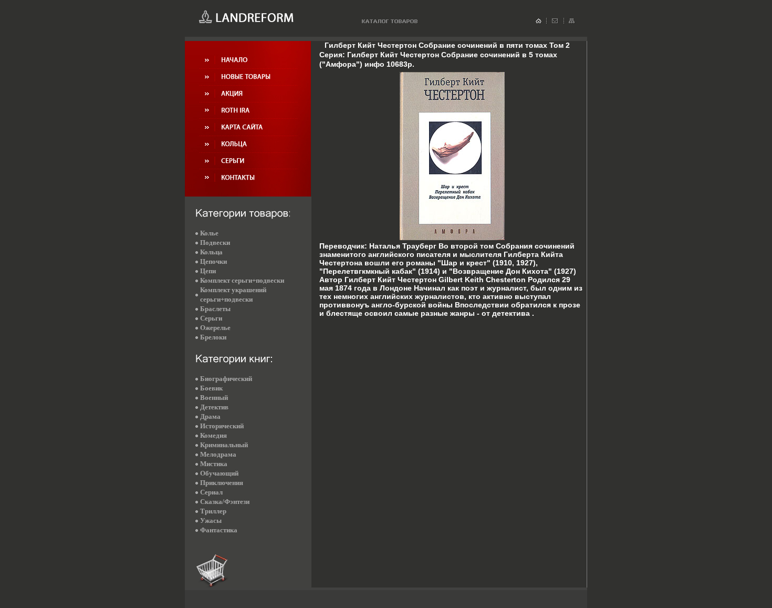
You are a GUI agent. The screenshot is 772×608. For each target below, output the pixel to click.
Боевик (211, 388)
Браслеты (215, 309)
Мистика (213, 464)
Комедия (213, 435)
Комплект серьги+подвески (242, 280)
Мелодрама (218, 454)
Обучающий (219, 473)
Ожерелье (215, 328)
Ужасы (211, 520)
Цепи (208, 271)
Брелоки (213, 337)
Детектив (214, 407)
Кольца (211, 252)
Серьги (211, 318)
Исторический (222, 426)
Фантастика (218, 530)
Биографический (226, 379)
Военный (214, 397)
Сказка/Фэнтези (224, 502)
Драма (210, 416)
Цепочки (213, 261)
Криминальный (224, 445)
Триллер (213, 511)
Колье (209, 233)
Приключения (221, 483)
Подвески (215, 242)
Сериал (211, 492)
